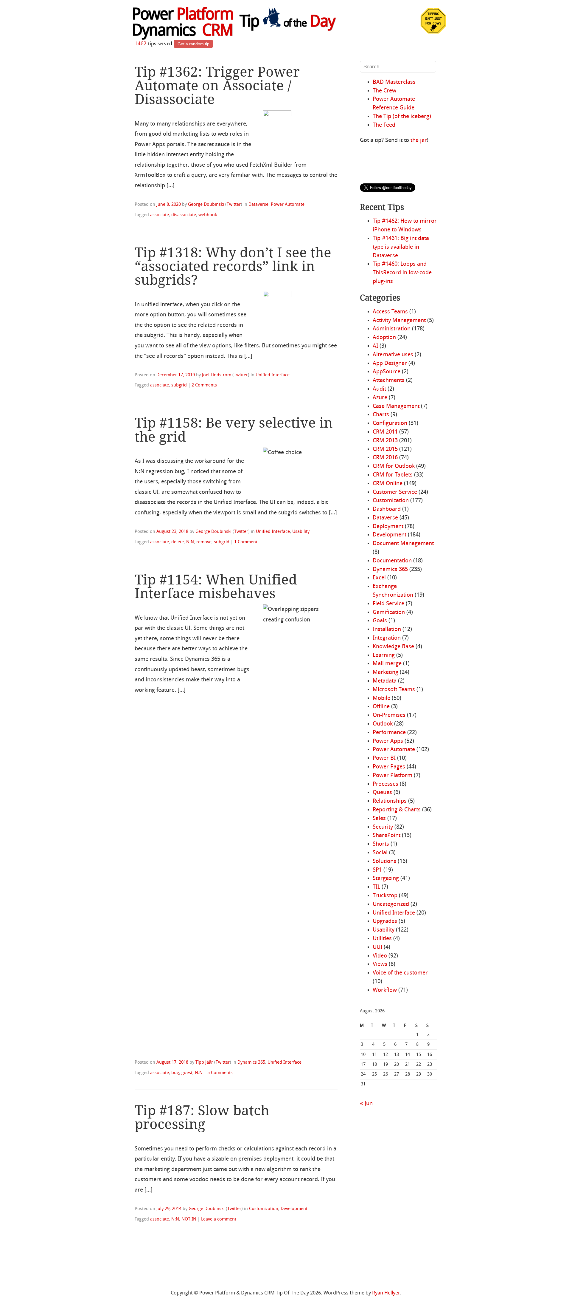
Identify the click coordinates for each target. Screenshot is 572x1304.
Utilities (382, 939)
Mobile (381, 698)
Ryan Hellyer (386, 1293)
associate (159, 215)
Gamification (389, 612)
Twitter (234, 204)
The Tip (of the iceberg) (402, 117)
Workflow (385, 990)
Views (380, 964)
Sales (379, 819)
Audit (379, 389)
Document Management (403, 544)
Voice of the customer (400, 973)
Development (294, 1208)
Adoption (384, 338)
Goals (380, 621)
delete (177, 542)
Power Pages (389, 767)
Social (380, 853)
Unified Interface (273, 375)
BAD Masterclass (394, 82)
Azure (380, 398)
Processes (385, 784)
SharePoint (386, 836)
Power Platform (392, 776)
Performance (389, 733)
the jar (419, 140)
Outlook (383, 724)
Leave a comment (218, 1219)
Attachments (389, 380)
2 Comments (204, 385)
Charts (381, 415)
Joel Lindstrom (216, 375)
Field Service (388, 604)
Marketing (385, 672)
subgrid (179, 385)
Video (380, 956)
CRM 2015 (385, 449)
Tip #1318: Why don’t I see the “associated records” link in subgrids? (233, 266)
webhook (207, 215)
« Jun (366, 1104)
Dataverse (258, 204)
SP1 (377, 870)
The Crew (384, 91)
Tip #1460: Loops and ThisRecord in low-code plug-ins (402, 272)
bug (175, 1073)
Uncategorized (391, 904)
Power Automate (287, 204)
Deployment (388, 527)
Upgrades (385, 921)
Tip (287, 22)
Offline (381, 707)
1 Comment (245, 542)
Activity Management (399, 321)
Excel (379, 578)
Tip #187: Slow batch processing (202, 1117)
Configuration (390, 423)
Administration (392, 329)
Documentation (392, 561)
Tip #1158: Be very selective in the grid (234, 430)
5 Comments (220, 1073)
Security (383, 827)
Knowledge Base (393, 647)
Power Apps (388, 741)
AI (375, 346)
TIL (376, 887)
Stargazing (386, 878)
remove (204, 542)
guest (186, 1073)
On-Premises (389, 715)
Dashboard (387, 509)
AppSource (386, 372)
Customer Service (395, 492)
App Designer (390, 363)
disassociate (183, 215)
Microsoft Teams (394, 690)
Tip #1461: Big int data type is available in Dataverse (401, 247)
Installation (387, 629)
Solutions (384, 861)
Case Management (396, 406)
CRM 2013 (385, 441)
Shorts (381, 844)
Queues (382, 793)
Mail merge (387, 664)
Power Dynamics (182, 23)
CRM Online (387, 484)
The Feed (384, 125)
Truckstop (385, 896)
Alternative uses (393, 355)
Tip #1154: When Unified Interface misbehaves (216, 586)
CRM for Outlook (394, 466)
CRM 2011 (385, 432)
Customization (263, 1208)
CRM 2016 (385, 458)
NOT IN (188, 1219)
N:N (190, 542)
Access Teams (390, 312)
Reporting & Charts (397, 810)
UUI (377, 947)
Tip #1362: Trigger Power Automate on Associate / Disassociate (217, 85)
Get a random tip (193, 43)
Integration (387, 638)
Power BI (384, 758)
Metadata (385, 681)
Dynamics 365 (251, 1062)
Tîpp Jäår (204, 1062)
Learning (384, 655)
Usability (301, 531)
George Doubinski (206, 204)
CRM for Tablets (393, 475)
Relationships (390, 801)
